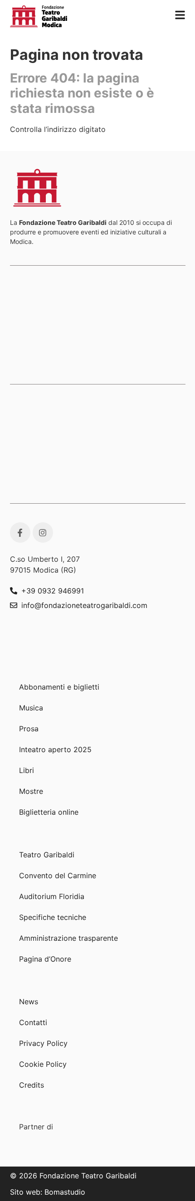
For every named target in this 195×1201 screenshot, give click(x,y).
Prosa (29, 728)
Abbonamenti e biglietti (59, 686)
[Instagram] (43, 532)
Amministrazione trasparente (68, 938)
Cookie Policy (43, 1064)
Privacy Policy (43, 1043)
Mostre (31, 791)
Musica (31, 707)
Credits (31, 1084)
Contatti (33, 1022)
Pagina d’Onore (45, 958)
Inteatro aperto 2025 (55, 749)
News (28, 1001)
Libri (26, 770)
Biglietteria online (48, 812)
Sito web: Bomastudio (47, 1191)
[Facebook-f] (20, 532)
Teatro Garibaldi (46, 854)
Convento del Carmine (57, 875)
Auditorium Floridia (51, 896)
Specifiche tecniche (52, 917)
